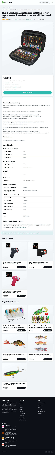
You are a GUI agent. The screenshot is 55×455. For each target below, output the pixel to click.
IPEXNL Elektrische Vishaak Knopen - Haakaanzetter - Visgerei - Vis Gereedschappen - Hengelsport (38, 264)
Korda (21, 407)
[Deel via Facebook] (49, 452)
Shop (6, 7)
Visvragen (40, 413)
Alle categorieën (41, 403)
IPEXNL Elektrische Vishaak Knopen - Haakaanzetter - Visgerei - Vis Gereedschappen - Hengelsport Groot (12, 264)
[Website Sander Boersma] (7, 451)
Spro (21, 405)
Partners (40, 409)
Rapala (21, 411)
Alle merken (40, 405)
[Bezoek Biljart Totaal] (3, 433)
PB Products (22, 413)
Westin (21, 403)
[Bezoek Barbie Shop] (3, 426)
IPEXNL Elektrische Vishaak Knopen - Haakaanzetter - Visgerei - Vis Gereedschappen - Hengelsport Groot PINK (14, 293)
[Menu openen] (52, 2)
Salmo (21, 409)
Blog (39, 407)
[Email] (52, 452)
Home (3, 7)
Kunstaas (10, 7)
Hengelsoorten (41, 411)
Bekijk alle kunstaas (21, 227)
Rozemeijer (22, 417)
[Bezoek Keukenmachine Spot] (3, 438)
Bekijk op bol (27, 92)
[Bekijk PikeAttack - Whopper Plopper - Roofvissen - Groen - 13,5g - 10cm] (14, 372)
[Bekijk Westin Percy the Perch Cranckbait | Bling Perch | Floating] (14, 343)
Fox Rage (22, 415)
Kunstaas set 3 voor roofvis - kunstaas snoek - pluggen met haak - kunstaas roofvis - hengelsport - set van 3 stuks (40, 356)
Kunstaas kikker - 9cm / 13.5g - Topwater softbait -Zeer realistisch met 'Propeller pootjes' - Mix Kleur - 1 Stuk (40, 327)
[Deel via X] (46, 452)
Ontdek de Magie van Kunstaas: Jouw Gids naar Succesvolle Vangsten (24, 233)
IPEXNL (16, 19)
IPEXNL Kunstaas (29, 19)
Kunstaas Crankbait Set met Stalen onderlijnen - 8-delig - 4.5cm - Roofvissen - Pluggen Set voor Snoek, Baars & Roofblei (14, 327)
